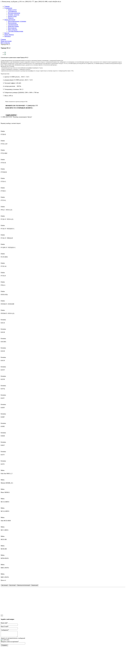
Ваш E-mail (4, 626)
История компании (14, 13)
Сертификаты (12, 11)
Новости (11, 18)
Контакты (7, 36)
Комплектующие (13, 26)
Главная (6, 6)
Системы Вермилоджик (15, 31)
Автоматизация (13, 24)
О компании (8, 8)
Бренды (6, 33)
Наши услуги (12, 9)
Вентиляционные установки (17, 21)
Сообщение (5, 630)
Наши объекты (9, 34)
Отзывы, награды (13, 14)
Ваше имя (4, 623)
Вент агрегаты (12, 29)
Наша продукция (9, 19)
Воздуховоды (12, 28)
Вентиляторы (12, 23)
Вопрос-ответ (12, 16)
